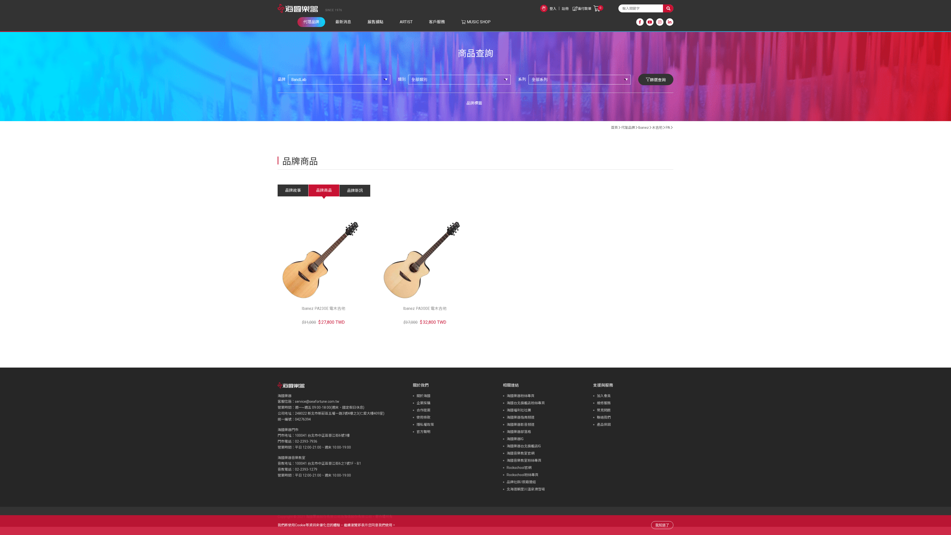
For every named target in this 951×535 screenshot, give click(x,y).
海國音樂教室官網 (520, 453)
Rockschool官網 (519, 468)
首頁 (614, 128)
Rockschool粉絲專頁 (522, 475)
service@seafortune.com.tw (317, 401)
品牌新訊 (355, 190)
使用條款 (423, 417)
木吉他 (657, 128)
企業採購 (423, 403)
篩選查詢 (658, 80)
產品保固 (604, 425)
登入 (553, 9)
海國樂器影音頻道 (520, 425)
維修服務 (604, 403)
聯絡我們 (604, 417)
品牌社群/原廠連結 (521, 482)
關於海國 (423, 396)
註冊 (565, 9)
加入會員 (604, 396)
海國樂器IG (515, 439)
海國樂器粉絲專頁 (520, 396)
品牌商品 (324, 190)
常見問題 (604, 410)
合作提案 (423, 410)
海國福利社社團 (519, 410)
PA (668, 128)
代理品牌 (628, 128)
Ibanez (643, 128)
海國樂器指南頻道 (520, 417)
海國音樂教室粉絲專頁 (524, 460)
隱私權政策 (425, 425)
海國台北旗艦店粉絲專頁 (526, 403)
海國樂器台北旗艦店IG (524, 446)
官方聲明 (423, 432)
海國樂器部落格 (519, 432)
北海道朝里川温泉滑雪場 (526, 489)
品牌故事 (293, 190)
